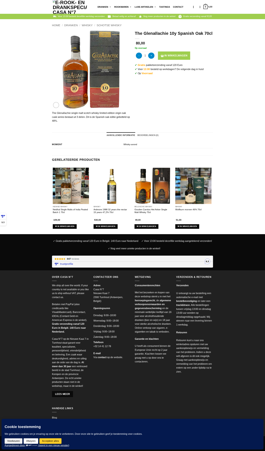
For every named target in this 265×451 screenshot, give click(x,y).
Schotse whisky (109, 25)
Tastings (164, 7)
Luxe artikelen (144, 7)
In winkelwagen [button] (66, 226)
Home (56, 25)
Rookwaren (121, 7)
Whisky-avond (130, 144)
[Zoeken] (190, 7)
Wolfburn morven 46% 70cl (188, 209)
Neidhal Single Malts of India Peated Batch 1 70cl (70, 211)
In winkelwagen (176, 55)
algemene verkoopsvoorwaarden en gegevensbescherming (153, 304)
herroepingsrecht (145, 300)
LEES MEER (62, 394)
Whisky (87, 25)
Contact (178, 7)
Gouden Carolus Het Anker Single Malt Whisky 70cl (150, 211)
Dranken (103, 7)
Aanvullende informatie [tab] (121, 135)
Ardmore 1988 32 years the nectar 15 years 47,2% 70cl (110, 211)
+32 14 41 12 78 (102, 346)
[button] (196, 7)
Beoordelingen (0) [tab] (147, 135)
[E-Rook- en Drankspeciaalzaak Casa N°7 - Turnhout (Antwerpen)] (70, 7)
